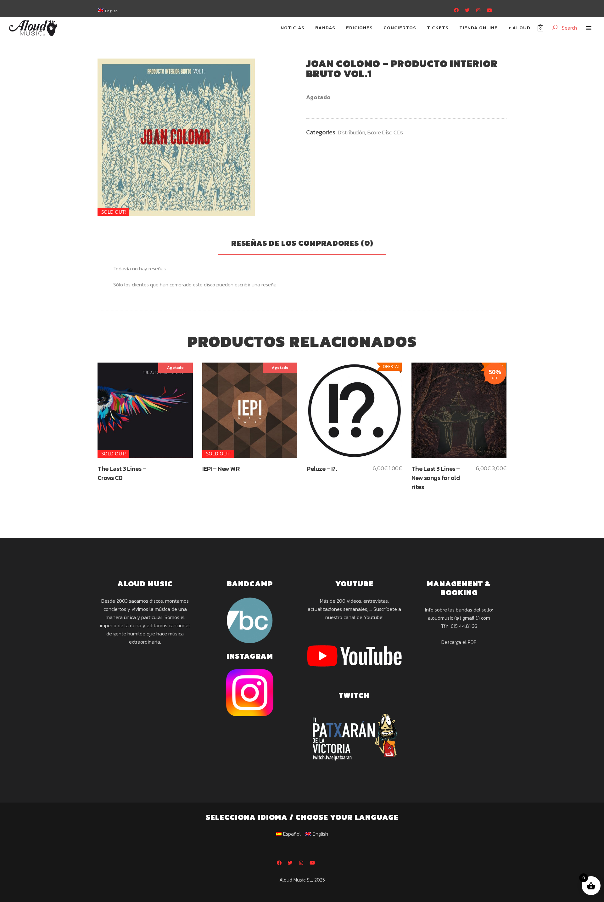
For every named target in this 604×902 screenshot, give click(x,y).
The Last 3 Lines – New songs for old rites (435, 478)
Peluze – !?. (322, 468)
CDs (398, 132)
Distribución (351, 132)
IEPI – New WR (221, 468)
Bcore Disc (379, 132)
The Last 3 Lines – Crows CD (122, 473)
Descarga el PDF (458, 642)
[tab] (302, 244)
